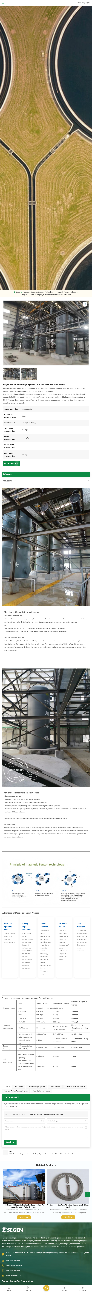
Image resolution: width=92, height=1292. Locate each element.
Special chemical (44, 925)
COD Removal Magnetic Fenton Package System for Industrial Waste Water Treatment (23, 1206)
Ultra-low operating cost (8, 927)
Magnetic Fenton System (41, 1091)
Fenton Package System (36, 1087)
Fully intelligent (81, 925)
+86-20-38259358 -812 (15, 1265)
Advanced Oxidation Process (75, 1087)
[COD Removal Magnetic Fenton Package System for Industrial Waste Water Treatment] (24, 1186)
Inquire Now (13, 463)
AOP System (18, 1087)
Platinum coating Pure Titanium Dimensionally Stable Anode (68, 1206)
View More (24, 1217)
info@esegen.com (13, 1275)
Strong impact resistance (27, 927)
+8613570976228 (13, 1260)
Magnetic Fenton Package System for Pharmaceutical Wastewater (39, 1114)
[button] (87, 1194)
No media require (63, 925)
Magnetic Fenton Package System (16, 1091)
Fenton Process (55, 1087)
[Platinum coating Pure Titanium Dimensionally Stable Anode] (68, 1186)
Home (18, 292)
